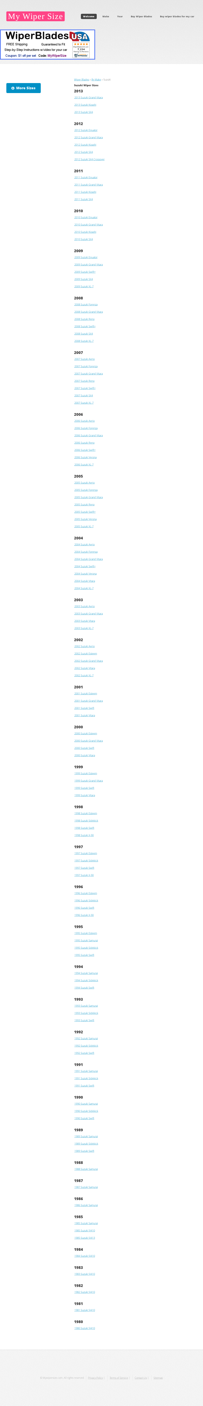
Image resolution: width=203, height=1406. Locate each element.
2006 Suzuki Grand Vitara (88, 435)
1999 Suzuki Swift (84, 788)
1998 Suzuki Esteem (85, 813)
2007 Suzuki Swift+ (85, 388)
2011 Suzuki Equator (86, 177)
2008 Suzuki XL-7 (84, 341)
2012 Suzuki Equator (86, 130)
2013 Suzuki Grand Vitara (88, 97)
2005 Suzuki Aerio (84, 482)
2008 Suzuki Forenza (86, 304)
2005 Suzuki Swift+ (85, 512)
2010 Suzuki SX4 (83, 239)
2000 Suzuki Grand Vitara (88, 740)
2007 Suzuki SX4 (83, 395)
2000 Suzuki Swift (84, 748)
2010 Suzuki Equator (86, 217)
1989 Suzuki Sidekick (86, 1143)
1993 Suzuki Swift (84, 1020)
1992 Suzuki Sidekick (86, 1045)
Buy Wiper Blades (141, 16)
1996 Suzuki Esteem (85, 893)
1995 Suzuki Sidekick (86, 947)
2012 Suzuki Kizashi (85, 144)
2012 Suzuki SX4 (83, 152)
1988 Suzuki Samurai (86, 1169)
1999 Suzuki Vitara (84, 795)
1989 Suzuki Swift (84, 1151)
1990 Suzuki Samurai (86, 1103)
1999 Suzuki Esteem (85, 773)
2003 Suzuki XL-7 (84, 628)
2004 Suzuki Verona (85, 573)
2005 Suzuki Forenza (86, 490)
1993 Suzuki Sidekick (86, 1013)
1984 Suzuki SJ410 (84, 1256)
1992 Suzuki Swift (84, 1053)
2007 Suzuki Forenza (86, 366)
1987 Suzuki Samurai (86, 1187)
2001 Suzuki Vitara (84, 715)
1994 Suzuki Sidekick (86, 980)
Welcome (89, 16)
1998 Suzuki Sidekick (86, 820)
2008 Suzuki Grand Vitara (88, 312)
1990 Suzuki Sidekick (86, 1111)
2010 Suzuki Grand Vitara (88, 224)
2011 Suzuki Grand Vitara (88, 184)
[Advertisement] (33, 120)
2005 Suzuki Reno (84, 504)
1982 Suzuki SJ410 (84, 1292)
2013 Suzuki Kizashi (85, 105)
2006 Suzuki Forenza (86, 428)
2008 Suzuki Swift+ (85, 326)
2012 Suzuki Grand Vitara (88, 137)
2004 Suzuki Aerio (84, 544)
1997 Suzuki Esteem (85, 853)
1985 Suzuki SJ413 (84, 1238)
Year (120, 16)
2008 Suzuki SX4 (83, 333)
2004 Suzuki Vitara (84, 581)
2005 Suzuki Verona (85, 519)
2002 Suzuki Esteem (85, 653)
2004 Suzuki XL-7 (84, 588)
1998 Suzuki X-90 (84, 835)
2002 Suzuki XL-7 (84, 675)
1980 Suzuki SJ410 (84, 1328)
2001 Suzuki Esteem (85, 693)
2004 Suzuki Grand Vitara (88, 559)
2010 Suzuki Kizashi (85, 232)
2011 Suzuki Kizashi (85, 192)
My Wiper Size (35, 16)
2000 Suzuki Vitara (84, 755)
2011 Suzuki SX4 (83, 199)
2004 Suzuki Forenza (86, 552)
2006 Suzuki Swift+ (85, 450)
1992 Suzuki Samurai (86, 1038)
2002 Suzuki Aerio (84, 646)
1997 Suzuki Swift (84, 868)
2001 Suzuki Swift (84, 708)
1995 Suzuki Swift (84, 955)
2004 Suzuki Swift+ (85, 566)
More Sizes (26, 88)
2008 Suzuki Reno (84, 319)
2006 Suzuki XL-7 (84, 464)
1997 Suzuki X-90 (84, 875)
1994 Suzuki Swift (84, 987)
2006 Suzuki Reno (84, 442)
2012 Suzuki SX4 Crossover (89, 159)
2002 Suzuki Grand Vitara (88, 661)
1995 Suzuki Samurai (86, 940)
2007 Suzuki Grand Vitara (88, 373)
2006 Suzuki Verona (85, 457)
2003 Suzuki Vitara (84, 621)
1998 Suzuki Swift (84, 828)
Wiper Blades (81, 79)
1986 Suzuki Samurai (86, 1205)
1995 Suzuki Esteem (85, 933)
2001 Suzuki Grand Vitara (88, 701)
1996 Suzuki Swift (84, 908)
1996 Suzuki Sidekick (86, 900)
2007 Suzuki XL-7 (84, 403)
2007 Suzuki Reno (84, 381)
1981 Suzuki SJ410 (84, 1310)
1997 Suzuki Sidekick (86, 860)
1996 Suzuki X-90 (84, 915)
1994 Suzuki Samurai (86, 973)
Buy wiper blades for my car (177, 16)
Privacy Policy (95, 1378)
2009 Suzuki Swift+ (85, 272)
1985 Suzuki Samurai (86, 1223)
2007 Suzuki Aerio (84, 359)
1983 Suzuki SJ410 (84, 1274)
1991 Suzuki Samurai (86, 1071)
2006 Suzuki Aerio (84, 421)
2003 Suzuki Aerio (84, 606)
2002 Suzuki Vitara (84, 668)
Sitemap (158, 1378)
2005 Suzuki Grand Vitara (88, 497)
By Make (96, 79)
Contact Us (141, 1378)
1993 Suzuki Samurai (86, 1006)
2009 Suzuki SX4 (83, 279)
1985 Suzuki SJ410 (84, 1230)
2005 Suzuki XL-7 (84, 526)
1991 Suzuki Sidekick (86, 1078)
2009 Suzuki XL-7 (84, 286)
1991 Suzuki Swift (84, 1085)
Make (105, 16)
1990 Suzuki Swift (84, 1118)
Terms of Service (119, 1378)
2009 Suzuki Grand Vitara (88, 264)
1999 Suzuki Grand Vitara (88, 780)
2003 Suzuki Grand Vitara (88, 613)
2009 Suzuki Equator (86, 257)
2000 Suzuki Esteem (85, 733)
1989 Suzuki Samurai (86, 1136)
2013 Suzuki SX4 (83, 112)
